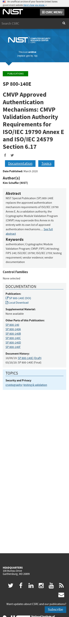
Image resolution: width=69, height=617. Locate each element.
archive (32, 52)
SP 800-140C (13, 338)
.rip (35, 55)
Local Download (18, 303)
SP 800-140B (13, 334)
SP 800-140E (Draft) (30, 358)
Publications (15, 73)
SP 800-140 (12, 325)
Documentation (20, 163)
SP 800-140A (13, 329)
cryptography (14, 385)
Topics (46, 163)
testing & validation (35, 385)
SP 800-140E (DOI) (19, 298)
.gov (28, 55)
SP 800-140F (13, 347)
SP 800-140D (13, 342)
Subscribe (55, 609)
